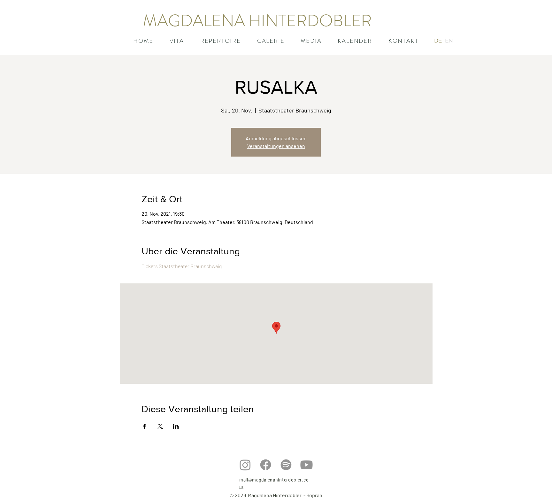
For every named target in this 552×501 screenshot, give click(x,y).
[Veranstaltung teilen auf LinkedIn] (176, 426)
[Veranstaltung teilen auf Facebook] (145, 426)
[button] (220, 41)
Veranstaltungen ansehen (276, 146)
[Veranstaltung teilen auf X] (160, 426)
